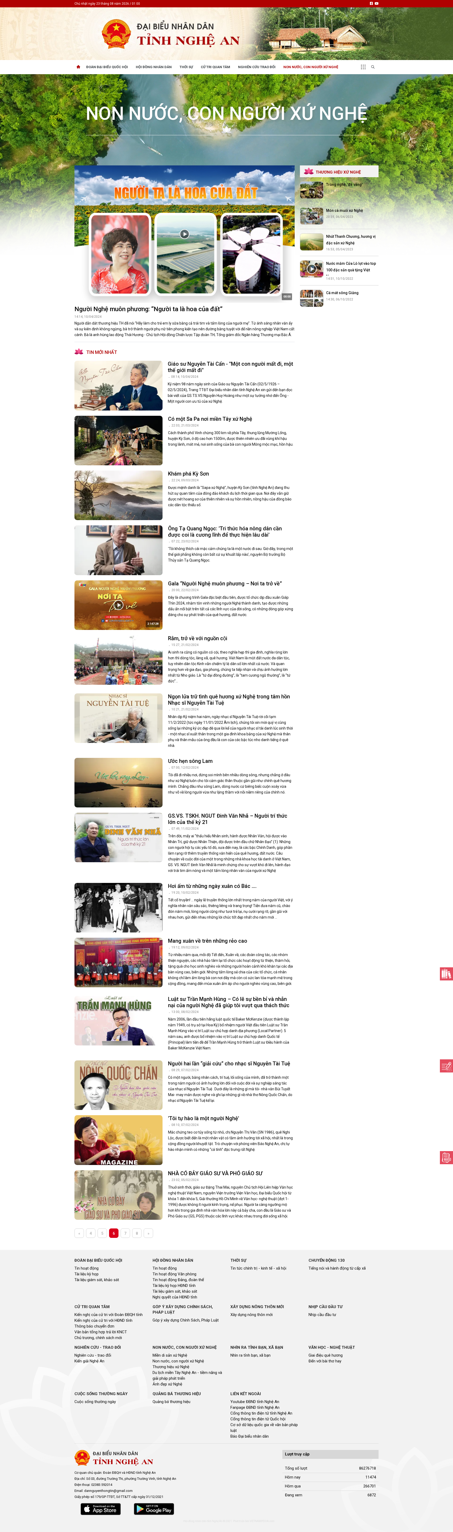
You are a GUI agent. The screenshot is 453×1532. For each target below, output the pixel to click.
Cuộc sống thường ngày (95, 1401)
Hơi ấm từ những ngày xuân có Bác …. (212, 886)
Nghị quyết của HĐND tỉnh (175, 1297)
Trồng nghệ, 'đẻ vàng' (344, 184)
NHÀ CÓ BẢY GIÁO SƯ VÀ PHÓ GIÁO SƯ (215, 1173)
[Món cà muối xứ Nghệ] (311, 216)
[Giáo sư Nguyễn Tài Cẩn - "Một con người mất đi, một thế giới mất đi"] (118, 385)
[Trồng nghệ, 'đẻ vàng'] (311, 190)
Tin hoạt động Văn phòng (174, 1274)
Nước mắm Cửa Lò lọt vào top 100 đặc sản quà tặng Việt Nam (351, 269)
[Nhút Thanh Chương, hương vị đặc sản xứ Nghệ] (311, 242)
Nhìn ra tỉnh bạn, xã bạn (250, 1355)
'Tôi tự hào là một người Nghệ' (203, 1118)
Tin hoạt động (86, 1268)
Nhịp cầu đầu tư (322, 1314)
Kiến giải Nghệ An (89, 1361)
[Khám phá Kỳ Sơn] (118, 495)
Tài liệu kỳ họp (86, 1274)
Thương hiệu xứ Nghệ (171, 1366)
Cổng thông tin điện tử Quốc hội (257, 1419)
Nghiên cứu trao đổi (257, 67)
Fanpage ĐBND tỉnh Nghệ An (254, 1407)
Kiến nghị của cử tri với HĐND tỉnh (103, 1320)
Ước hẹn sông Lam (190, 761)
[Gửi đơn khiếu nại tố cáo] (446, 1157)
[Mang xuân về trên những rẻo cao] (118, 962)
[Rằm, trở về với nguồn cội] (118, 660)
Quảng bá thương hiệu (171, 1401)
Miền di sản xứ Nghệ (170, 1355)
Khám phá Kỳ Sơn (188, 474)
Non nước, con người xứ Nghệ (310, 67)
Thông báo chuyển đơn (94, 1326)
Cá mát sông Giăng (342, 293)
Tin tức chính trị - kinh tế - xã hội (258, 1268)
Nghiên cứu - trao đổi (92, 1355)
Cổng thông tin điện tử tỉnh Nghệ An (261, 1413)
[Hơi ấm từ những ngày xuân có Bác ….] (118, 907)
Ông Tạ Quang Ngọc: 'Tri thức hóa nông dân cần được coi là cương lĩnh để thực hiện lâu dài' (225, 531)
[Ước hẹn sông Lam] (118, 782)
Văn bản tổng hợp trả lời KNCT (100, 1332)
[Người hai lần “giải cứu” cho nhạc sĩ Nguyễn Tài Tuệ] (118, 1085)
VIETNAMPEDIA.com (262, 1521)
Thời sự (186, 67)
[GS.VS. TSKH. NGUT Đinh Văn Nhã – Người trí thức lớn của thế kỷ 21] (118, 837)
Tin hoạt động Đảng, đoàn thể (178, 1279)
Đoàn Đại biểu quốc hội (107, 67)
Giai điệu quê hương (326, 1355)
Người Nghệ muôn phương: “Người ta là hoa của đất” (148, 309)
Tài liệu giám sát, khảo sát (96, 1279)
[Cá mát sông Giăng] (311, 298)
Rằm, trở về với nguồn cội (197, 638)
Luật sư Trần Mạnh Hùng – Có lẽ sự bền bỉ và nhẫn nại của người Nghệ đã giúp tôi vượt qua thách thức (228, 1002)
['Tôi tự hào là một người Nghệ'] (118, 1140)
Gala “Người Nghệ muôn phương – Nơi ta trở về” (225, 583)
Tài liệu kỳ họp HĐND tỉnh (174, 1285)
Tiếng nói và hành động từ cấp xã (337, 1268)
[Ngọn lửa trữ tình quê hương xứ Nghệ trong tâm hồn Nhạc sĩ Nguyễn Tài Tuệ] (118, 718)
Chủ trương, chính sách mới (98, 1337)
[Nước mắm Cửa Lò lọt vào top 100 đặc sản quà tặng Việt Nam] (311, 269)
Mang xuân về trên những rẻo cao (207, 941)
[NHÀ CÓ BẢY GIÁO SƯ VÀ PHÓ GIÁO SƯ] (118, 1195)
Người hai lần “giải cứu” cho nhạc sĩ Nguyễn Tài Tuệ (229, 1063)
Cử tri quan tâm (215, 67)
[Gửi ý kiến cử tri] (446, 973)
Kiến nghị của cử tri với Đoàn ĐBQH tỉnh (108, 1314)
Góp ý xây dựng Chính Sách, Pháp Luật (186, 1320)
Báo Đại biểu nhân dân (249, 1436)
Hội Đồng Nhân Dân (154, 67)
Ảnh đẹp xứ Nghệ (167, 1384)
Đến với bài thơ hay (325, 1361)
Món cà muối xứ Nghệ (344, 210)
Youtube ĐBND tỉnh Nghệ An (254, 1401)
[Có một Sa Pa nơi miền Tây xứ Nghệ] (118, 440)
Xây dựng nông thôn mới (251, 1314)
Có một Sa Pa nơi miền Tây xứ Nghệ (210, 419)
